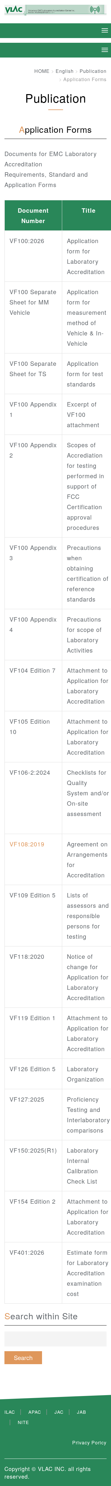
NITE (23, 1422)
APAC (34, 1412)
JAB (81, 1412)
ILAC (9, 1412)
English (65, 71)
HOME (42, 71)
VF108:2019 (26, 844)
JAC (59, 1412)
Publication (93, 71)
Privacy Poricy (89, 1442)
